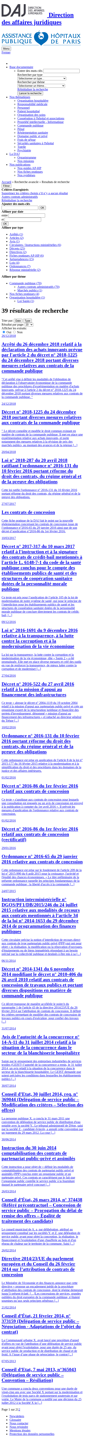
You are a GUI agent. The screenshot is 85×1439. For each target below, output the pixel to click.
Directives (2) (17, 252)
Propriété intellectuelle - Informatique (40, 122)
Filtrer (6, 185)
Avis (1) (14, 241)
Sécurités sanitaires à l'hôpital (35, 143)
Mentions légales (19, 1430)
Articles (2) (16, 238)
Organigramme (26, 157)
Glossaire (15, 1419)
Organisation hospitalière (32, 100)
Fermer (6, 52)
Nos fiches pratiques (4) (24, 294)
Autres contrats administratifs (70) (38, 286)
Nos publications (19, 164)
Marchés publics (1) (29, 290)
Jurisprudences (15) (21, 259)
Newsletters (16, 1416)
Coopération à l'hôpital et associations (40, 118)
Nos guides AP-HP (29, 168)
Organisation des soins (31, 114)
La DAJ (14, 154)
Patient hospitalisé (28, 111)
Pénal (20, 129)
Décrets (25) (17, 248)
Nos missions (25, 161)
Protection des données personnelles (31, 1434)
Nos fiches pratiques (30, 171)
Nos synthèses (26, 175)
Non (19, 332)
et (3, 219)
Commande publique (30, 125)
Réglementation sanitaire (32, 132)
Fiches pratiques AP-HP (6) (26, 255)
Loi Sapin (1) (25, 301)
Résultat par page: (13, 324)
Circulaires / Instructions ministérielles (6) (35, 245)
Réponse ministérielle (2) (25, 269)
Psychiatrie (24, 150)
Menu (6, 48)
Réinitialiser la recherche (32, 89)
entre (5, 215)
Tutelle (21, 146)
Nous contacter (18, 1423)
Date (18, 320)
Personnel (23, 107)
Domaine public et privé (32, 136)
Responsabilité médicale (32, 104)
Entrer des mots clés (29, 70)
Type (27, 320)
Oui (9, 332)
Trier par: (7, 320)
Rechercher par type (29, 74)
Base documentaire (21, 67)
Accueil (6, 182)
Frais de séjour (26, 139)
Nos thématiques (19, 97)
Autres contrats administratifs (20, 196)
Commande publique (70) (25, 283)
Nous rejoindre (18, 1427)
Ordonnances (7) (19, 266)
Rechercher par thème (31, 82)
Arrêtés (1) (16, 234)
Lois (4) (14, 262)
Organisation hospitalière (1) (27, 297)
